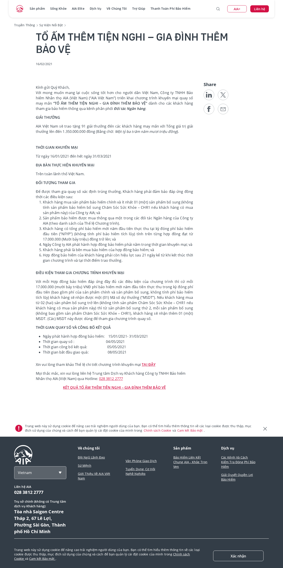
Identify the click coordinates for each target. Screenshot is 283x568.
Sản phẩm (37, 8)
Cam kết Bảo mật (190, 430)
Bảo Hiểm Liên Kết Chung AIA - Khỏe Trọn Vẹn (190, 462)
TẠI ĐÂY (148, 364)
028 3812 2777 (111, 378)
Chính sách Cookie (158, 430)
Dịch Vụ (95, 8)
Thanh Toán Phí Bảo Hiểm (170, 8)
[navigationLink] (19, 8)
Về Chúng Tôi (117, 8)
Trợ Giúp (138, 8)
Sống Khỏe (58, 8)
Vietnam (25, 472)
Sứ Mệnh (84, 465)
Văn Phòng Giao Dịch (141, 461)
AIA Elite (78, 8)
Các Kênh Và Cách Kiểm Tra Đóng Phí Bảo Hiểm (238, 462)
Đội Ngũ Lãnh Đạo (91, 457)
